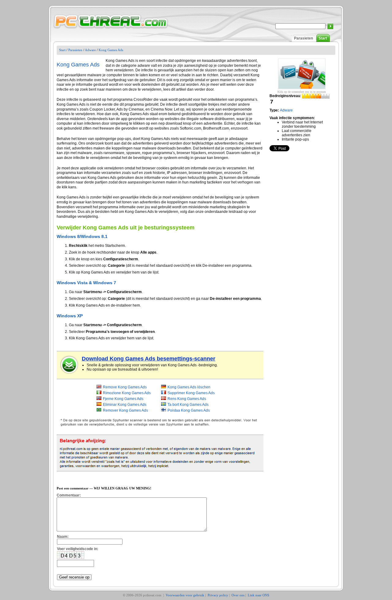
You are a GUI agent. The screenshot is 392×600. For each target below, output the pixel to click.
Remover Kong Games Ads (125, 410)
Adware (90, 50)
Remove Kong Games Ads (125, 387)
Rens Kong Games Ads (187, 399)
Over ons (238, 595)
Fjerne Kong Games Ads (123, 399)
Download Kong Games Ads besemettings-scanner (148, 359)
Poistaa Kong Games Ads (189, 410)
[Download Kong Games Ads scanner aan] (69, 365)
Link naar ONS (258, 595)
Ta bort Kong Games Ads (188, 404)
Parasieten (303, 38)
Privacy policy (218, 595)
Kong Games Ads (111, 50)
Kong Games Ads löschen (189, 387)
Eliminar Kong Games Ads (124, 404)
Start (322, 38)
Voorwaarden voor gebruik (185, 595)
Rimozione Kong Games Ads (127, 393)
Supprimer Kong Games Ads (191, 393)
